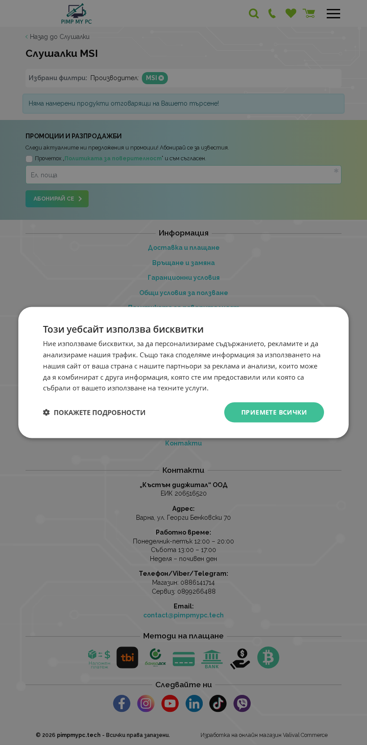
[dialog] (183, 372)
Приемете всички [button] (274, 412)
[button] (94, 412)
